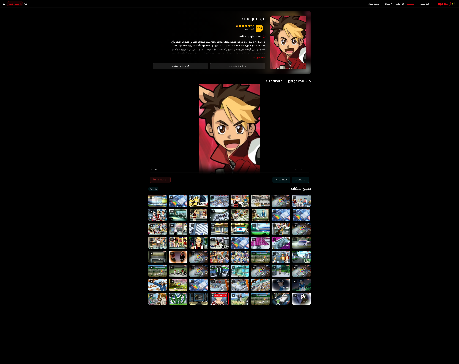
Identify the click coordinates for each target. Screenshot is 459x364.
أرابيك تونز (445, 3)
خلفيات (387, 4)
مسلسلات (410, 4)
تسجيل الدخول (13, 4)
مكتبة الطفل (374, 4)
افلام (398, 4)
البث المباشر (424, 4)
